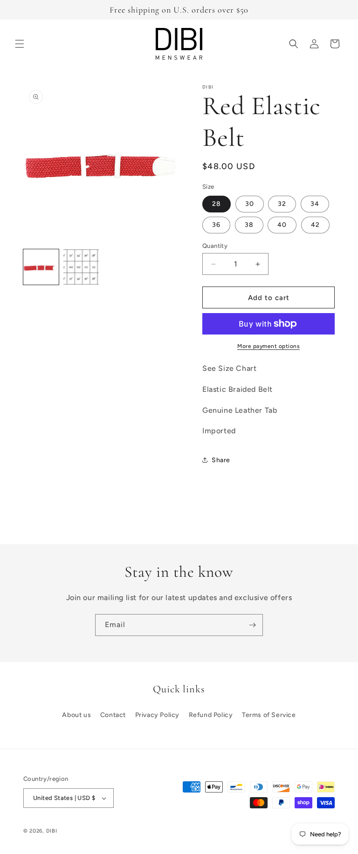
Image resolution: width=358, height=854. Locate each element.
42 (315, 225)
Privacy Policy (157, 715)
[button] (19, 44)
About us (76, 715)
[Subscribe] (252, 625)
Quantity (214, 245)
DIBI (51, 831)
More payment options (268, 346)
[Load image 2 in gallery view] (81, 267)
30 (249, 204)
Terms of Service (269, 715)
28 (216, 204)
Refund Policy (211, 715)
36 (216, 225)
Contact (113, 715)
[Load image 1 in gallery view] (41, 267)
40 (282, 225)
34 (314, 204)
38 (249, 225)
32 (282, 204)
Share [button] (221, 460)
